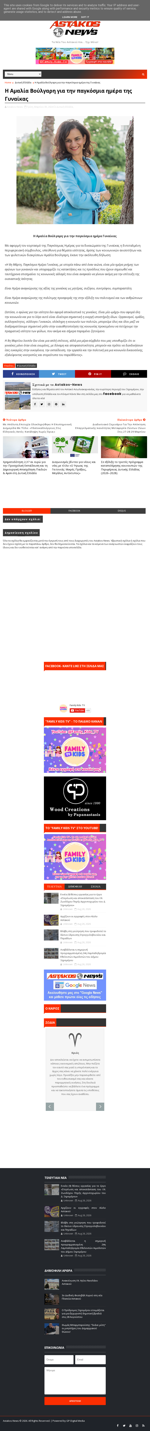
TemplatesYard (30, 1425)
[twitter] (124, 1425)
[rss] (143, 1425)
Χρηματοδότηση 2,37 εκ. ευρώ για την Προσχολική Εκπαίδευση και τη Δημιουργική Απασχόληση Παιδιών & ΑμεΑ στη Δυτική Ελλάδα (25, 467)
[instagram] (137, 1425)
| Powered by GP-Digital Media (68, 1420)
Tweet (62, 374)
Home (8, 82)
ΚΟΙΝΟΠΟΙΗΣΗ (25, 374)
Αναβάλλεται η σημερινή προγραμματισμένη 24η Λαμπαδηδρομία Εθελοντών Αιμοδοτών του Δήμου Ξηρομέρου (83, 955)
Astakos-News (11, 1420)
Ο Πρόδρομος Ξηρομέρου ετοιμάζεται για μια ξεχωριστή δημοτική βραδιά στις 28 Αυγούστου (83, 1313)
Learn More (69, 17)
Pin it (98, 374)
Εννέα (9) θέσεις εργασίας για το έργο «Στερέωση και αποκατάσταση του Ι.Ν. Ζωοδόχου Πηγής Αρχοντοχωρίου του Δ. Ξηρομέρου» (83, 900)
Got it (85, 17)
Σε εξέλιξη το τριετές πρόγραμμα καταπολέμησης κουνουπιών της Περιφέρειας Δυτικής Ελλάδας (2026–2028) (122, 467)
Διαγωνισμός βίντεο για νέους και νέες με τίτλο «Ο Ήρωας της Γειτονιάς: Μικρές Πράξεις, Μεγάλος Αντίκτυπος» (74, 467)
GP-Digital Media (67, 1425)
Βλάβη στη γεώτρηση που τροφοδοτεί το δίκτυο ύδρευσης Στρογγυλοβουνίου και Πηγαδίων (83, 935)
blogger (27, 510)
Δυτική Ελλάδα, (65, 106)
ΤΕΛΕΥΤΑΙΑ (54, 886)
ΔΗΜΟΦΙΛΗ (75, 886)
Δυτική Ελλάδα (23, 82)
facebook (74, 510)
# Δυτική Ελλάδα (26, 365)
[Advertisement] (75, 495)
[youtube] (130, 1425)
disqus (122, 510)
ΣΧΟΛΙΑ (95, 886)
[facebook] (118, 1425)
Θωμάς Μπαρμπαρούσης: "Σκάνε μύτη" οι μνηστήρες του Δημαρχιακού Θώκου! (84, 1328)
